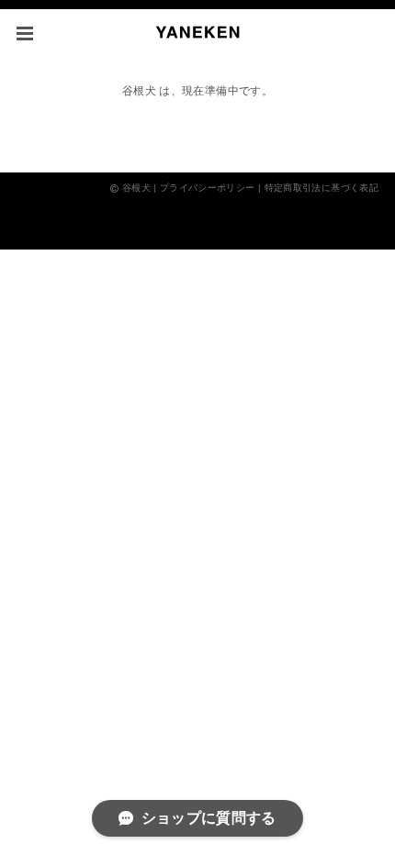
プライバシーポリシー (207, 188)
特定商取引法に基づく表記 (321, 188)
